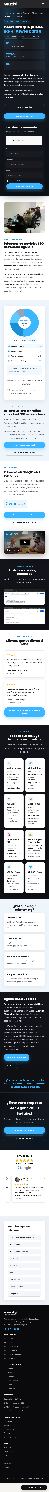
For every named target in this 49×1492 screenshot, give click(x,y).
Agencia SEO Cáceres (19, 1251)
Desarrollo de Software (13, 1399)
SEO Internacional (11, 1346)
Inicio (6, 13)
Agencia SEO (15, 13)
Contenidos (8, 1433)
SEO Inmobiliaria (10, 1358)
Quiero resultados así (24, 445)
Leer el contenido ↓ (24, 107)
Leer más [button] (13, 1199)
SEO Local (8, 1342)
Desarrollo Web (16, 1287)
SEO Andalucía (9, 1389)
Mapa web (8, 1463)
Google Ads (14, 1294)
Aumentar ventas (24, 186)
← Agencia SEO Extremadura (22, 1237)
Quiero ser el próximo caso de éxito (24, 712)
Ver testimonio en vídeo (24, 522)
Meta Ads (7, 1425)
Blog (11, 1272)
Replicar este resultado (24, 515)
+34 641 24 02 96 (24, 1138)
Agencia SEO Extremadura (33, 13)
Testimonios (15, 1280)
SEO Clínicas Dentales (12, 1354)
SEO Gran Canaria (11, 1381)
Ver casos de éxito (24, 116)
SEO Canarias (9, 1385)
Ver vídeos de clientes (24, 452)
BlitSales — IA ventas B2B (14, 1403)
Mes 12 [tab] (32, 340)
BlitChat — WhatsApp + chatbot (16, 1407)
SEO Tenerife (9, 1377)
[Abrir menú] (43, 4)
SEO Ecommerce (10, 1350)
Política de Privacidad (25, 181)
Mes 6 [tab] (24, 340)
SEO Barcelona (10, 1373)
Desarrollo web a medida (14, 1411)
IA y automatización (11, 1437)
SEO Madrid (8, 1369)
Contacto (10, 1066)
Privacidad (8, 1467)
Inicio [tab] (15, 340)
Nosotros (13, 1265)
